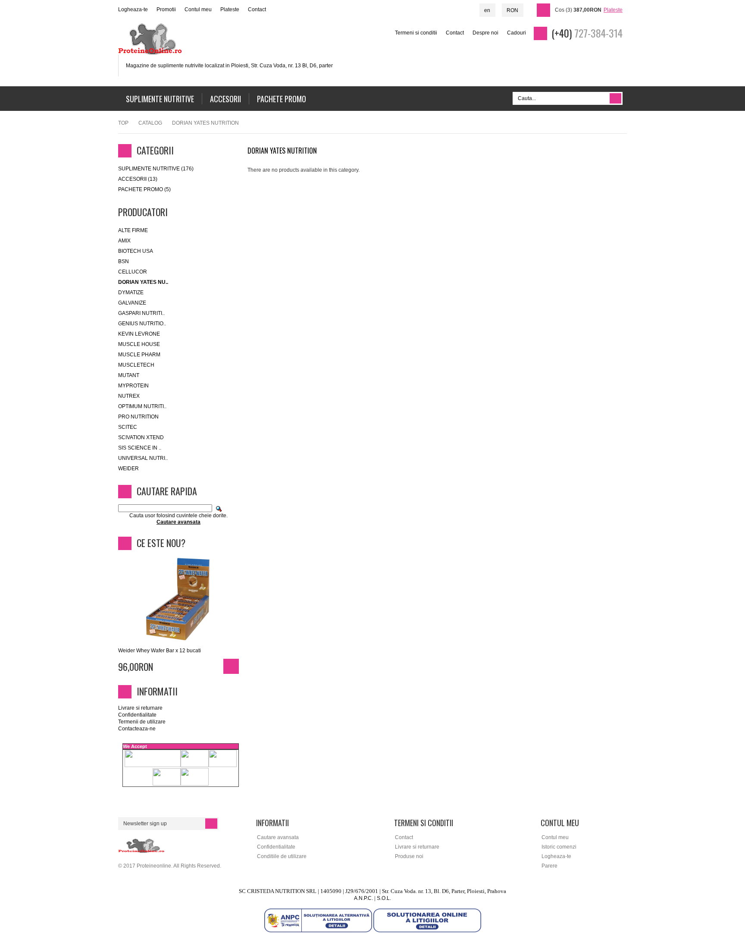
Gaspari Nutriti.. (141, 313)
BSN (123, 261)
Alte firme (133, 230)
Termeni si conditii (416, 33)
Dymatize (131, 292)
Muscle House (139, 344)
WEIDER (128, 468)
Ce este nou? (161, 543)
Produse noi (409, 856)
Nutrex (129, 396)
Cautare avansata (278, 837)
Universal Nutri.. (143, 458)
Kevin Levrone (139, 334)
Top (123, 123)
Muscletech (136, 365)
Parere (549, 866)
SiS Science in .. (139, 448)
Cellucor (132, 272)
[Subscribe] (211, 823)
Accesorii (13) (137, 179)
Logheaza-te (133, 9)
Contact (257, 9)
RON (512, 10)
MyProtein (133, 386)
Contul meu (198, 9)
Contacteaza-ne (137, 729)
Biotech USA (135, 251)
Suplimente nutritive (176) (156, 169)
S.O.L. (384, 898)
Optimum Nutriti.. (142, 406)
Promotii (166, 9)
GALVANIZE (132, 303)
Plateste (229, 9)
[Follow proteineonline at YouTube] (729, 123)
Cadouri (516, 33)
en (487, 10)
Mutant (128, 375)
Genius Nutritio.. (142, 324)
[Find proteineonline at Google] (729, 137)
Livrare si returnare (140, 708)
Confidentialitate (137, 715)
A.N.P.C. (363, 898)
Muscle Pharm (139, 355)
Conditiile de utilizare (282, 856)
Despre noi (485, 33)
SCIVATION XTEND (141, 437)
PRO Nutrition (138, 417)
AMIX (124, 241)
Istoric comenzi (559, 847)
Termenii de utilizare (142, 722)
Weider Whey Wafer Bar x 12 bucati (159, 651)
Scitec (127, 427)
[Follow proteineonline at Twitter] (729, 108)
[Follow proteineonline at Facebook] (729, 93)
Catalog (150, 123)
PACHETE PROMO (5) (144, 189)
